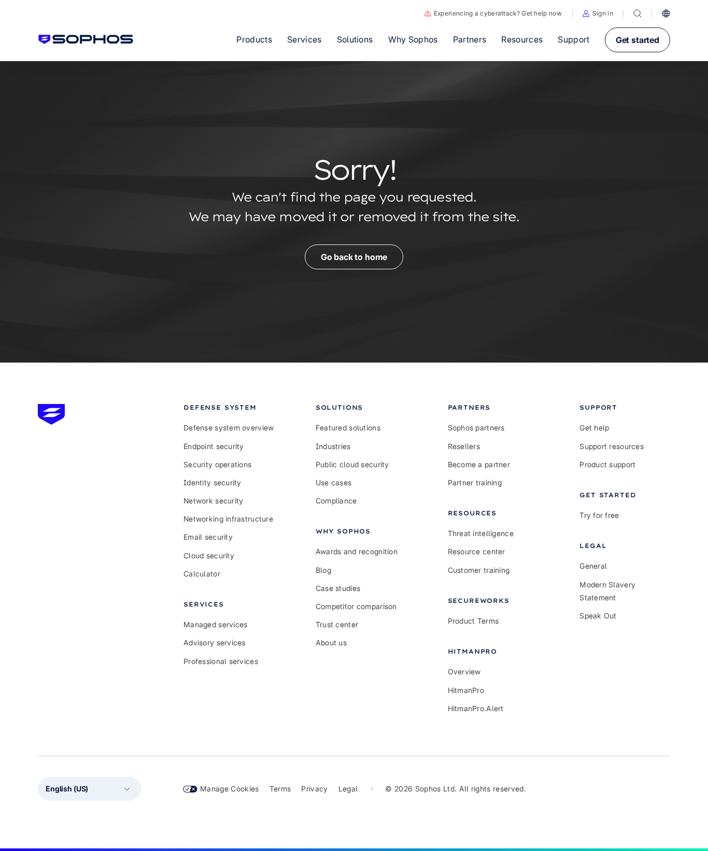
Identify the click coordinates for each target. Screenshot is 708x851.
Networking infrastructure (228, 518)
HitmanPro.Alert (476, 708)
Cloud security (208, 555)
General (593, 565)
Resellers (464, 446)
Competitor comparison (356, 606)
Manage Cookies (229, 788)
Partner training (475, 482)
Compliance (336, 500)
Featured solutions (348, 427)
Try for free (599, 515)
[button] (598, 13)
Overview (464, 671)
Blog (323, 570)
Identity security (212, 482)
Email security (208, 536)
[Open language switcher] (666, 13)
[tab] (228, 407)
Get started (637, 40)
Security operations (217, 464)
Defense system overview (228, 427)
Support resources (611, 446)
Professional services (220, 661)
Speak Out (598, 615)
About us (331, 642)
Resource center (476, 551)
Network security (213, 500)
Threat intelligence (481, 533)
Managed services (215, 624)
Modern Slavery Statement (607, 591)
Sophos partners (476, 427)
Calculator (201, 573)
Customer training (479, 570)
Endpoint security (213, 446)
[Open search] (637, 13)
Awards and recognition (357, 551)
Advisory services (214, 642)
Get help (594, 427)
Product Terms (473, 620)
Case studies (338, 588)
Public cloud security (352, 464)
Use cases (334, 482)
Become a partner (479, 464)
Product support (607, 464)
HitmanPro (466, 690)
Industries (333, 446)
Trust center (337, 624)
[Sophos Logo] (86, 39)
